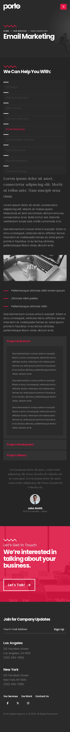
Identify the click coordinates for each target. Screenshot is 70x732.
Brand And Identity (17, 160)
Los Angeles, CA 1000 (17, 653)
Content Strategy (16, 171)
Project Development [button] (20, 444)
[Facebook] (7, 703)
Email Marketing (15, 129)
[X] (18, 703)
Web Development (17, 97)
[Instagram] (28, 703)
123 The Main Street (16, 649)
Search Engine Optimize (20, 139)
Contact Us (42, 696)
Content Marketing (17, 118)
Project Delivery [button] (17, 455)
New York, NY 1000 (14, 680)
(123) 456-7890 (13, 657)
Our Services (10, 696)
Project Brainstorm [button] (19, 341)
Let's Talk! (17, 585)
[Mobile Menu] (63, 7)
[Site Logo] (11, 6)
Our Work (26, 696)
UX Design (12, 87)
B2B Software (13, 108)
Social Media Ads (16, 150)
